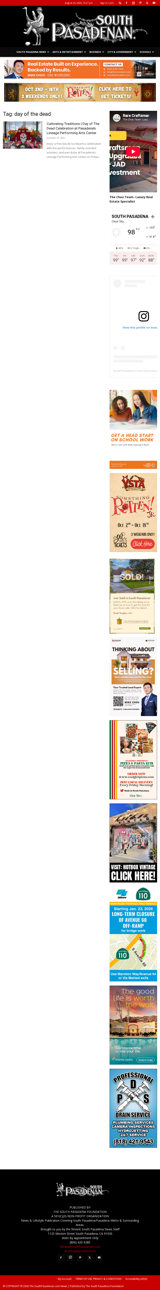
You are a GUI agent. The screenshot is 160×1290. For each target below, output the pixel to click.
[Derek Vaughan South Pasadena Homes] (132, 632)
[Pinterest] (140, 3)
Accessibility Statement (80, 1251)
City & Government (120, 51)
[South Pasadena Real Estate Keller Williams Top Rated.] (80, 69)
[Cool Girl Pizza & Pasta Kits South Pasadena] (133, 798)
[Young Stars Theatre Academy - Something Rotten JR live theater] (133, 551)
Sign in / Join (107, 2)
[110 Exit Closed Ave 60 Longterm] (133, 980)
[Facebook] (126, 3)
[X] (147, 3)
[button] (120, 2)
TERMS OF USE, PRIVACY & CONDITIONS (98, 1279)
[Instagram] (133, 3)
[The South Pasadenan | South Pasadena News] (80, 26)
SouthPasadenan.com (127, 370)
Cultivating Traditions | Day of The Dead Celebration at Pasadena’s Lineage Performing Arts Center (73, 128)
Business (95, 51)
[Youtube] (154, 3)
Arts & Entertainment (67, 51)
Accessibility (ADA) (136, 1279)
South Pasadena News (31, 51)
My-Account (64, 1279)
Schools (145, 51)
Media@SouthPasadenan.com (80, 1247)
